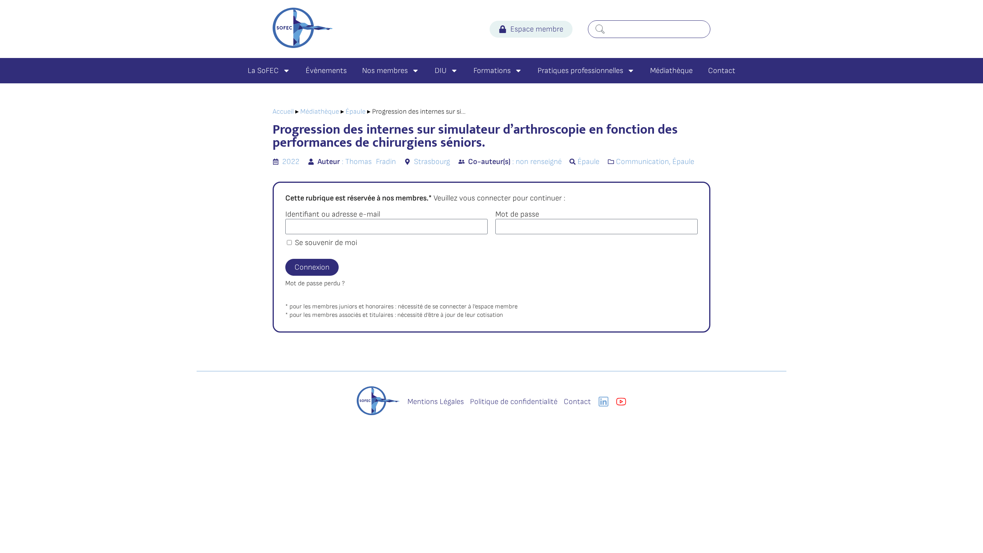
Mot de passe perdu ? (315, 283)
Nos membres (385, 70)
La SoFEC (263, 70)
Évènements (326, 70)
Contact (721, 70)
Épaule (356, 112)
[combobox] (649, 29)
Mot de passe (517, 214)
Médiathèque (671, 70)
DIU (441, 70)
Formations (492, 70)
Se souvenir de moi (325, 242)
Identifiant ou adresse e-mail (332, 214)
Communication (642, 161)
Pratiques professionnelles (580, 70)
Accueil (283, 112)
